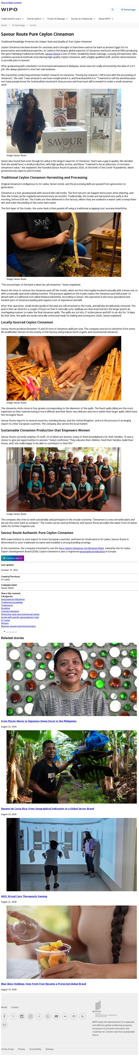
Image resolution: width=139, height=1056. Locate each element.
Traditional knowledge (12, 602)
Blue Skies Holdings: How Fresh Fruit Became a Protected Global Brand (43, 983)
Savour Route (52, 53)
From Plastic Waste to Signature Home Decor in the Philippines (39, 721)
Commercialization (10, 611)
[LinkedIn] (13, 632)
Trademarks (7, 605)
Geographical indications (13, 599)
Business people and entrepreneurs (18, 626)
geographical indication (92, 551)
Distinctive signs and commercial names (20, 614)
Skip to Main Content (11, 2)
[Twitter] (10, 632)
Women (5, 623)
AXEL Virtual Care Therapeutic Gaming (24, 896)
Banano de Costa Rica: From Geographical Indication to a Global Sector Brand (47, 808)
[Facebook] (8, 632)
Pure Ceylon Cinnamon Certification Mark (81, 548)
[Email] (16, 632)
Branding (5, 608)
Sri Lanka (5, 620)
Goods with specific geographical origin (20, 617)
